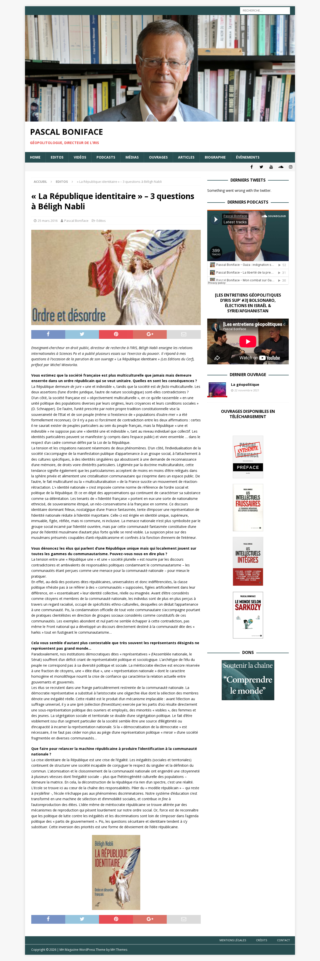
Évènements (248, 157)
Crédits (261, 940)
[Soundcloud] (280, 167)
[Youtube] (271, 167)
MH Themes (118, 949)
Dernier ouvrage (248, 374)
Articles (186, 157)
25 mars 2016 (48, 220)
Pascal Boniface (76, 220)
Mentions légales (233, 940)
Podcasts (105, 157)
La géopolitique (245, 384)
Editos (57, 157)
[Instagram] (290, 167)
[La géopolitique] (217, 389)
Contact (283, 940)
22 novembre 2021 (246, 390)
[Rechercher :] (265, 10)
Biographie (215, 157)
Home (35, 157)
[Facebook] (251, 167)
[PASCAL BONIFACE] (160, 118)
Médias (132, 157)
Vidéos (80, 157)
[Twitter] (261, 167)
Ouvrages (158, 157)
